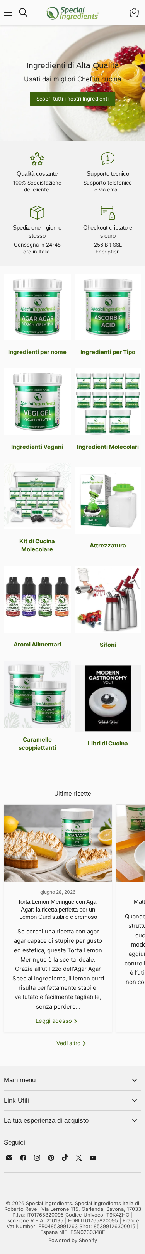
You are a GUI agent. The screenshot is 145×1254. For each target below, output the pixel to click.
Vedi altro (69, 1043)
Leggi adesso (54, 1020)
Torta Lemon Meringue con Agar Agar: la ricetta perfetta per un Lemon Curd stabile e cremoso (58, 909)
